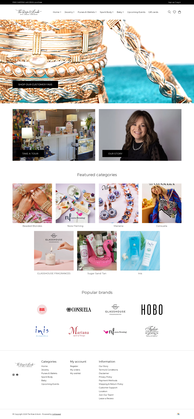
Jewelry (45, 370)
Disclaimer (104, 373)
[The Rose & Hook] (29, 12)
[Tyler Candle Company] (151, 332)
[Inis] (42, 332)
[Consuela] (78, 310)
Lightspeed (56, 414)
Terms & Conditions (108, 370)
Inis (140, 273)
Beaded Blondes (32, 226)
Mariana (118, 226)
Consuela (161, 226)
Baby (43, 380)
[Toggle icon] (169, 12)
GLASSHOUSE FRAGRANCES (53, 273)
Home (44, 366)
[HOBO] (151, 310)
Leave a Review (106, 398)
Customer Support (108, 387)
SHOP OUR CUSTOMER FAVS (35, 84)
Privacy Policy (105, 377)
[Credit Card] (178, 414)
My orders (75, 370)
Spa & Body (47, 377)
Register (74, 366)
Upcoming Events (136, 12)
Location (103, 391)
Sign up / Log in (174, 2)
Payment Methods (108, 380)
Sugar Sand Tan (96, 273)
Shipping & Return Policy (111, 384)
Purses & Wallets (49, 373)
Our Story (103, 366)
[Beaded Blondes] (42, 310)
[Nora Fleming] (115, 332)
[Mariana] (78, 332)
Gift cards (153, 12)
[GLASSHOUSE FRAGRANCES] (115, 310)
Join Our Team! (106, 395)
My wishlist (75, 373)
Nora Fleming (75, 226)
